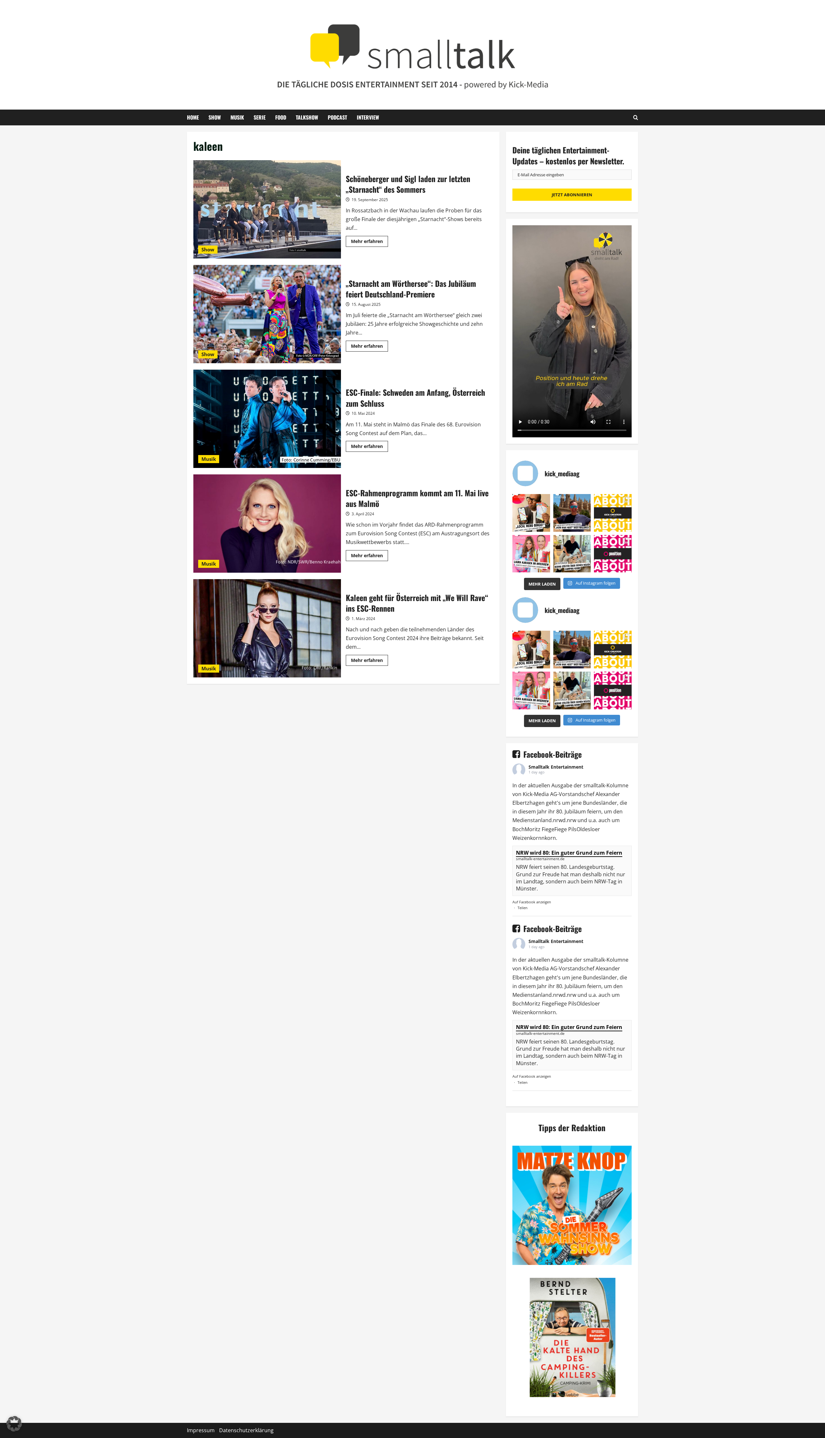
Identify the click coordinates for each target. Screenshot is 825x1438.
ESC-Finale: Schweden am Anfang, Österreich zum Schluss (267, 419)
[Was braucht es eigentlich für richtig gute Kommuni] (613, 513)
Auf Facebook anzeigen (531, 901)
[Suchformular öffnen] (635, 117)
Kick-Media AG (540, 794)
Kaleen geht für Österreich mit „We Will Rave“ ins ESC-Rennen (267, 628)
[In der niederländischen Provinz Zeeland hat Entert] (572, 554)
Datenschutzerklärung (246, 1430)
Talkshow (307, 117)
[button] (14, 1424)
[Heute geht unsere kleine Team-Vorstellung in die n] (613, 554)
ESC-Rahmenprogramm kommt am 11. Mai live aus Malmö (267, 523)
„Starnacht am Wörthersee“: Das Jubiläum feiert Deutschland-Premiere (267, 314)
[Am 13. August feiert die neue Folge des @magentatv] (572, 513)
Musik (237, 117)
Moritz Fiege (539, 829)
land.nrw (551, 820)
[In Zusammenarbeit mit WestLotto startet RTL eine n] (531, 513)
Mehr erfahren (369, 242)
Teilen (523, 907)
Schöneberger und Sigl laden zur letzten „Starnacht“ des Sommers (267, 209)
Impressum (201, 1430)
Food (280, 117)
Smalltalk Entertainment (556, 767)
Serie (260, 117)
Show (215, 117)
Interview (368, 117)
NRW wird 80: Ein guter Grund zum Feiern (569, 852)
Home (193, 117)
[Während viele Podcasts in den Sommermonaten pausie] (531, 554)
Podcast (337, 117)
